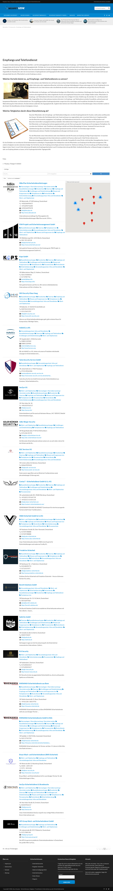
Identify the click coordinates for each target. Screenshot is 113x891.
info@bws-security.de (27, 770)
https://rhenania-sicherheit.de (30, 706)
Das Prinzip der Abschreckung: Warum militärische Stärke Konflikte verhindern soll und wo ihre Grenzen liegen (71, 21)
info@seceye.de (26, 408)
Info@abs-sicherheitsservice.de (30, 435)
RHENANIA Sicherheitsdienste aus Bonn (34, 683)
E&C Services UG (25, 449)
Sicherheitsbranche (39, 15)
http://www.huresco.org (28, 348)
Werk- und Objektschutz (49, 336)
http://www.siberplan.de (28, 213)
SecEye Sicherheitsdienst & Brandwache (34, 784)
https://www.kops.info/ (28, 281)
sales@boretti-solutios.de (29, 603)
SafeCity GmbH (25, 617)
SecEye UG (23, 387)
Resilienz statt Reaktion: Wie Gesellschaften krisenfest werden (17, 21)
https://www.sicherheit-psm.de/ (30, 245)
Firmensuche (12, 27)
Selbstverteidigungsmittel (39, 870)
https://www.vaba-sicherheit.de (30, 538)
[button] (92, 220)
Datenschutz (8, 866)
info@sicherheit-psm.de (28, 242)
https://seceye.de (26, 809)
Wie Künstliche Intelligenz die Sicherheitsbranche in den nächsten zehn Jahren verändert (97, 21)
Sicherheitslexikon (37, 873)
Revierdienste (48, 193)
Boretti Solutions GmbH (28, 585)
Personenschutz (49, 264)
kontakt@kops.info (26, 279)
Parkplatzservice (36, 193)
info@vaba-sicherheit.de (28, 536)
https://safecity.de (26, 640)
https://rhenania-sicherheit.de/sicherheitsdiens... (35, 743)
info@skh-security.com (28, 314)
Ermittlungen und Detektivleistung (40, 191)
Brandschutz (40, 189)
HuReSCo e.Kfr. (25, 328)
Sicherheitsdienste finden (57, 15)
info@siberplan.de (26, 210)
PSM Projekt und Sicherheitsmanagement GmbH (37, 224)
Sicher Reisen (25, 15)
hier (77, 869)
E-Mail (61, 874)
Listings (6, 169)
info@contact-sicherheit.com (30, 502)
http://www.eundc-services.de (30, 470)
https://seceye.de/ (26, 410)
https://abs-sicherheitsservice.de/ (31, 438)
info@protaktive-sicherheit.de (30, 571)
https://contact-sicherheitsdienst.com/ (32, 504)
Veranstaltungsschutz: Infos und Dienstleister (47, 196)
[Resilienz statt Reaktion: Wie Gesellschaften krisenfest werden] (4, 21)
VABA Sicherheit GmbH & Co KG (31, 516)
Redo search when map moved (73, 181)
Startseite (5, 27)
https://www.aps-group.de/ (29, 837)
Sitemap (7, 873)
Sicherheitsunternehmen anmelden (102, 1)
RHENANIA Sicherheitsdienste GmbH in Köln (35, 718)
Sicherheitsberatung (27, 267)
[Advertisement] (56, 43)
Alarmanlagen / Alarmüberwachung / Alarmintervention (38, 186)
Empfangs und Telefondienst (52, 333)
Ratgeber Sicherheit (10, 15)
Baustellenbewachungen (28, 228)
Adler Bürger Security (27, 422)
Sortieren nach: (13, 178)
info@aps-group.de (27, 835)
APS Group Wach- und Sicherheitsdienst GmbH (36, 821)
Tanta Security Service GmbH (30, 360)
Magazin (72, 15)
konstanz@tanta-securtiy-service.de (32, 373)
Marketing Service (83, 15)
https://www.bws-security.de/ (30, 773)
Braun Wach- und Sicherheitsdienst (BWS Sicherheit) (38, 755)
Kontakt (7, 870)
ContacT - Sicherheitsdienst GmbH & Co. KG (35, 481)
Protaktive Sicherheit (27, 550)
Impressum (8, 863)
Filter (5, 178)
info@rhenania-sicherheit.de (29, 704)
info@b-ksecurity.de (27, 669)
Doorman (49, 189)
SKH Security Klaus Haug (28, 293)
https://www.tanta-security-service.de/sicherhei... (36, 376)
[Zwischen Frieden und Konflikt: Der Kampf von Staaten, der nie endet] (31, 21)
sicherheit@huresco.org (28, 346)
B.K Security (23, 651)
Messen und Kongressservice (45, 232)
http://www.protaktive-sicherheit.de (32, 573)
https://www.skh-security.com (30, 316)
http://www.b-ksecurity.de (29, 672)
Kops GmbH (23, 257)
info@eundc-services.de (28, 467)
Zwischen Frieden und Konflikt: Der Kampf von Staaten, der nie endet (44, 21)
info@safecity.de (26, 637)
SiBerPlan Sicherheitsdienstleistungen (33, 183)
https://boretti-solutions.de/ (29, 605)
